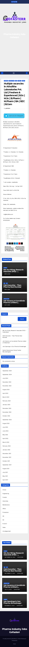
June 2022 (5, 431)
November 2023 (7, 385)
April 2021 (5, 480)
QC (16, 80)
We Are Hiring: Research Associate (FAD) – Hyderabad (13, 271)
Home (14, 643)
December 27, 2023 (10, 605)
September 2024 (7, 374)
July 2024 (5, 378)
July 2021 (5, 472)
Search (4, 314)
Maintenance (6, 505)
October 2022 (6, 416)
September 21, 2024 (10, 573)
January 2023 (6, 404)
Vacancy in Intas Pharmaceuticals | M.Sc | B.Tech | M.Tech (19, 248)
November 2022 (7, 412)
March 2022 (6, 442)
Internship (5, 501)
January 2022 (6, 449)
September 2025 (7, 370)
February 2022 (7, 446)
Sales (23, 80)
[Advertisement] (14, 56)
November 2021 (7, 457)
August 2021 (6, 468)
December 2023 (7, 382)
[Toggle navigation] (13, 73)
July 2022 (5, 427)
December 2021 (7, 453)
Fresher (6, 80)
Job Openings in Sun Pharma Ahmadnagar (14, 346)
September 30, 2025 (10, 557)
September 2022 (7, 419)
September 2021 (7, 464)
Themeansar (14, 640)
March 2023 (6, 397)
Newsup (23, 638)
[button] (24, 73)
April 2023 (5, 393)
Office (4, 508)
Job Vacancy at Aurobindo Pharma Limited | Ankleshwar (14, 302)
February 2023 (7, 401)
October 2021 (6, 461)
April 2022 (5, 438)
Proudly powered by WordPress (10, 638)
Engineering (6, 493)
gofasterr (7, 108)
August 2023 (6, 389)
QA (4, 283)
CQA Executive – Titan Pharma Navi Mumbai (12, 286)
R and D (19, 80)
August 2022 (6, 423)
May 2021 (5, 476)
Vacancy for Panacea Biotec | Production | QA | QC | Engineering (9, 248)
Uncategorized (7, 531)
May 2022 (5, 434)
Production (11, 80)
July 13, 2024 (8, 589)
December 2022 (7, 408)
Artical (4, 489)
